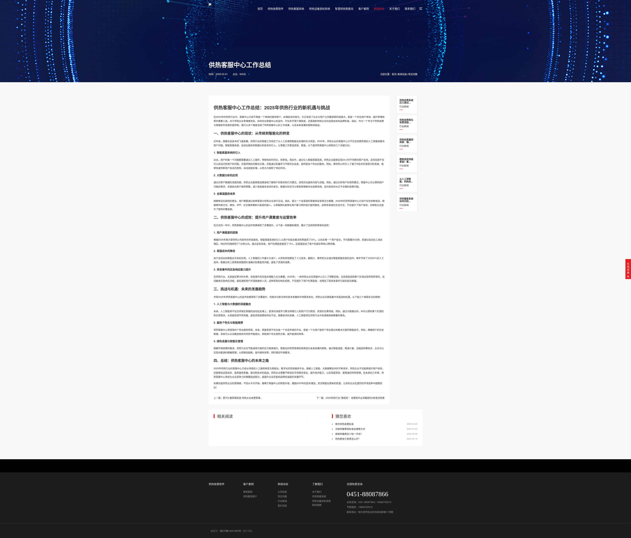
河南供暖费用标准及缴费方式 (350, 428)
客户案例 (363, 9)
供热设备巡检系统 (319, 9)
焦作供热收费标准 (344, 424)
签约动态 (282, 505)
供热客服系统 (296, 9)
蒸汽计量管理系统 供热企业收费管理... (242, 397)
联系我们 (410, 9)
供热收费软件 (275, 9)
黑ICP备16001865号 (230, 530)
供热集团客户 (250, 496)
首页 (260, 9)
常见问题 (412, 74)
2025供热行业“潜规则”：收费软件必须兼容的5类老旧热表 (355, 397)
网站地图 (316, 504)
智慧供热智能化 (344, 9)
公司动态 (282, 491)
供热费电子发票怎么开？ (348, 438)
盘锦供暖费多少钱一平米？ (349, 433)
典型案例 (247, 491)
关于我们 (394, 9)
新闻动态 (379, 9)
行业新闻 (406, 103)
